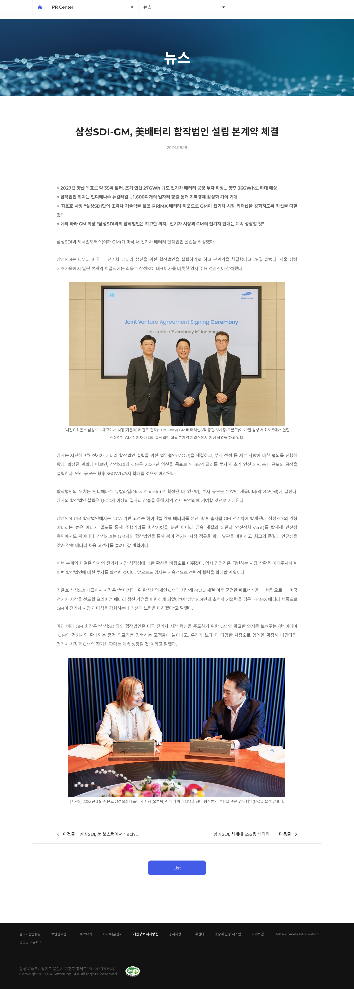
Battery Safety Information (297, 934)
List (177, 868)
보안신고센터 (60, 934)
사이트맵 (258, 934)
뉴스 (147, 7)
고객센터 (198, 934)
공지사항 (175, 934)
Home (40, 7)
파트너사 (86, 934)
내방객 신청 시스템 (228, 934)
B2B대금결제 (112, 934)
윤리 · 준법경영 (29, 934)
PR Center (62, 7)
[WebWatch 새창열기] (132, 971)
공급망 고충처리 (30, 942)
